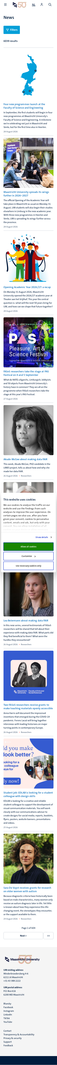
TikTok (7, 1018)
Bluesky (7, 1003)
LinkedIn (8, 1014)
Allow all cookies (29, 546)
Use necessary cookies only (28, 565)
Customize (27, 556)
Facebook (8, 1007)
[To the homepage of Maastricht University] (19, 4)
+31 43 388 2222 (12, 980)
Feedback (8, 1045)
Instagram (9, 1010)
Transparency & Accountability (19, 1034)
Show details (42, 537)
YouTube (8, 1021)
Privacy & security (13, 1038)
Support (8, 1041)
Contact (7, 1030)
